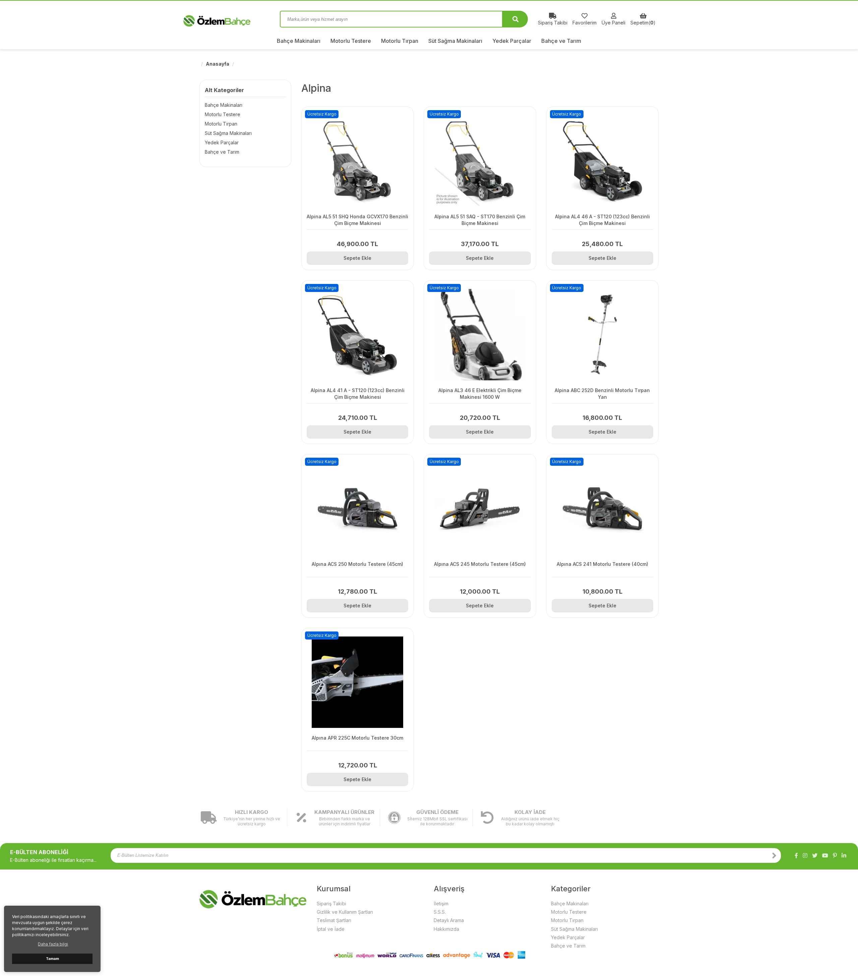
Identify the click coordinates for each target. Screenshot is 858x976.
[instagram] (805, 855)
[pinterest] (835, 855)
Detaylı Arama (449, 920)
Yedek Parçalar (511, 40)
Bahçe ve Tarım (561, 40)
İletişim (441, 903)
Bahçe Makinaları (298, 40)
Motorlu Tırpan (399, 40)
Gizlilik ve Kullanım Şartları (345, 912)
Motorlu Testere (350, 40)
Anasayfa (217, 64)
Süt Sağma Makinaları (455, 40)
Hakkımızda (446, 929)
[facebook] (796, 855)
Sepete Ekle (357, 258)
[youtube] (825, 855)
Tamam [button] (52, 959)
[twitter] (814, 855)
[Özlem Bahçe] (234, 19)
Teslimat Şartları (334, 920)
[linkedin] (844, 855)
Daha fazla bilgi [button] (53, 944)
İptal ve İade (331, 929)
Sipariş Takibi (331, 903)
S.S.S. (440, 912)
